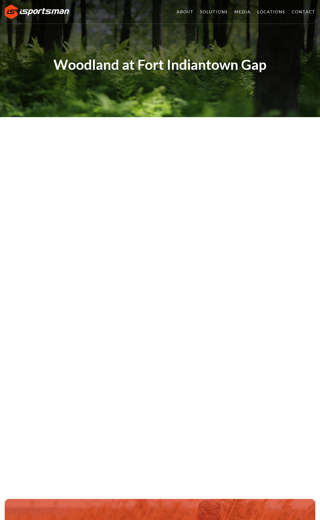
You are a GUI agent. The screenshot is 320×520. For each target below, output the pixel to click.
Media (242, 11)
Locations (271, 11)
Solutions (214, 11)
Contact (303, 11)
